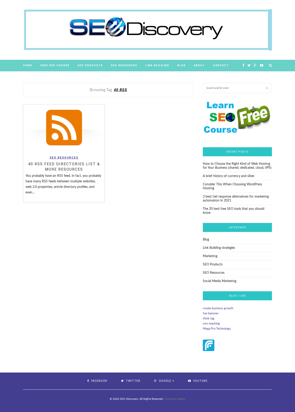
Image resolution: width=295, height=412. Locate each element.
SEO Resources (124, 65)
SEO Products (90, 65)
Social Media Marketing (219, 281)
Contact (221, 65)
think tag (208, 318)
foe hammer (211, 313)
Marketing (210, 256)
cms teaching (211, 323)
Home (27, 65)
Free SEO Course (54, 65)
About (199, 65)
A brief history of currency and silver (228, 176)
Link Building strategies (219, 248)
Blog (181, 65)
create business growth (218, 308)
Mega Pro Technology (217, 328)
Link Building (157, 65)
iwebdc (181, 398)
